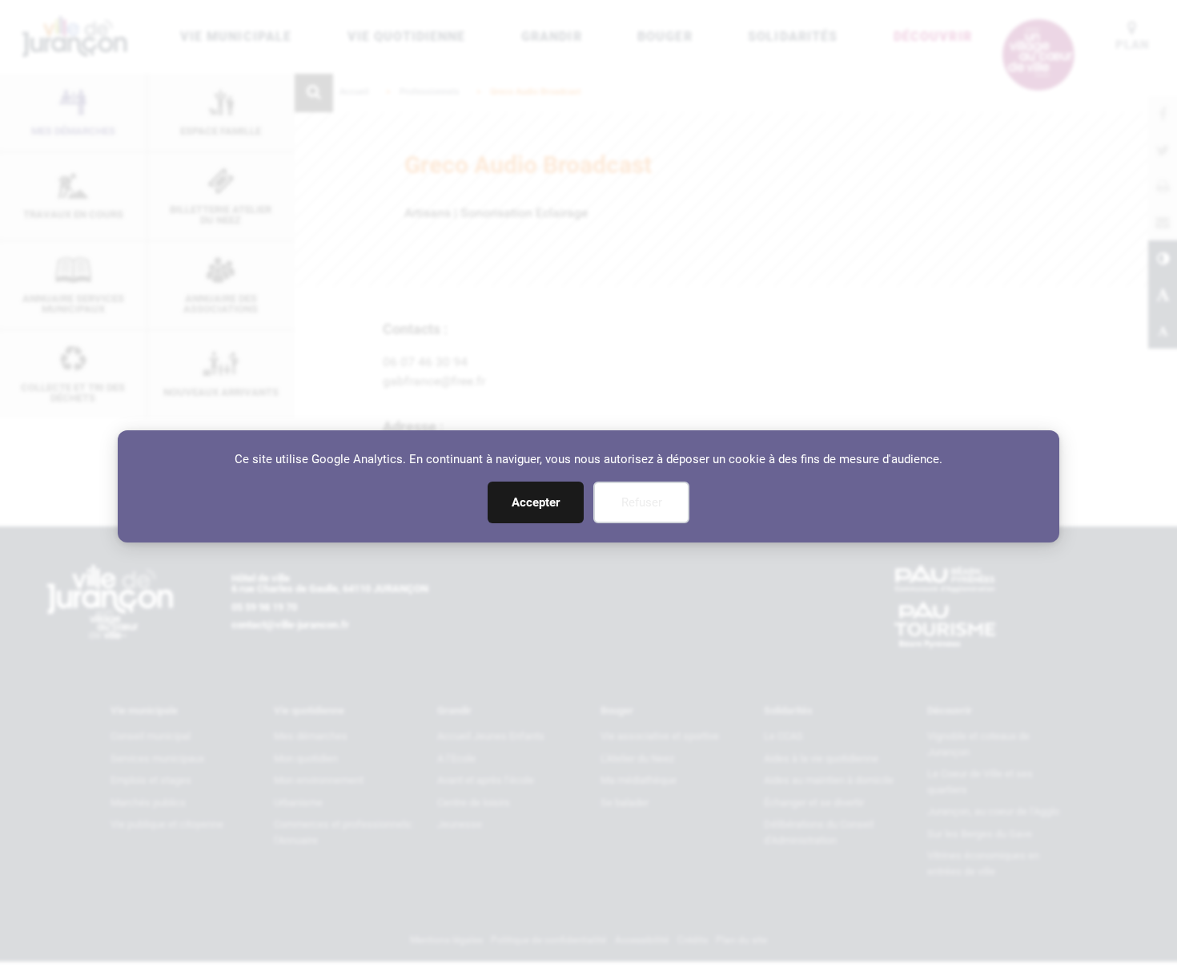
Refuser (641, 502)
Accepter (536, 502)
